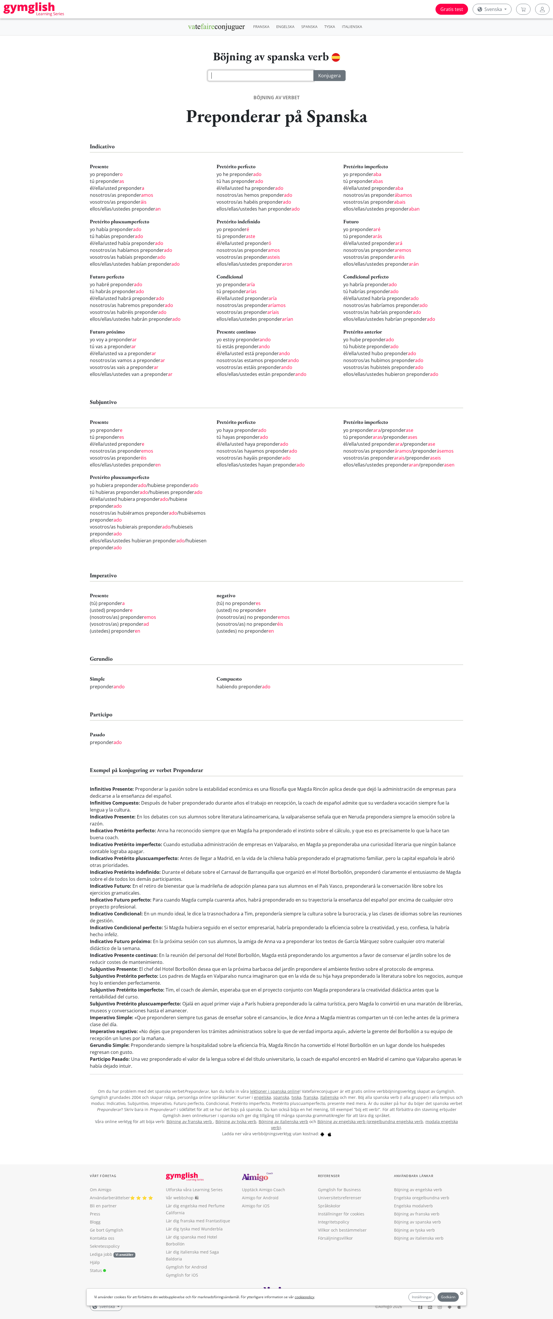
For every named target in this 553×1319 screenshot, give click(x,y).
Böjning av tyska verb (235, 1121)
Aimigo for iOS (256, 1206)
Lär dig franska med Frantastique (198, 1221)
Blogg (95, 1222)
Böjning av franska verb (189, 1121)
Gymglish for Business (339, 1189)
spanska (281, 1097)
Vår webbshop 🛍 (182, 1197)
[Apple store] (329, 1134)
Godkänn (448, 1296)
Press (95, 1214)
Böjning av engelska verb (342, 1121)
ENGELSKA (285, 26)
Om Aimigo (100, 1189)
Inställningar (422, 1296)
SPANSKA (309, 26)
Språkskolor (329, 1206)
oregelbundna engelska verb (395, 1121)
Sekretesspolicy (105, 1246)
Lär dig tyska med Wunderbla (194, 1229)
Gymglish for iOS (182, 1275)
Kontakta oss (102, 1238)
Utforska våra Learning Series (194, 1189)
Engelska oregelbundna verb (421, 1197)
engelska (262, 1097)
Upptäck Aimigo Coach (263, 1189)
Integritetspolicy (333, 1222)
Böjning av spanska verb (417, 1222)
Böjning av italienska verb (283, 1121)
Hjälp (95, 1262)
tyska (296, 1097)
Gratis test (451, 9)
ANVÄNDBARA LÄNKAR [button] (413, 1176)
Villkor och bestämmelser (342, 1230)
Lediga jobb (101, 1254)
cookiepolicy (304, 1296)
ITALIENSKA (352, 26)
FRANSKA (261, 26)
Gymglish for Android (186, 1267)
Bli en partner (103, 1206)
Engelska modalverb (413, 1206)
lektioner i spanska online (275, 1091)
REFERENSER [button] (329, 1176)
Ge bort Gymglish (106, 1230)
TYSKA (329, 26)
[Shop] (523, 9)
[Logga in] (542, 9)
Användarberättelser (110, 1197)
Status (96, 1270)
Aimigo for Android (260, 1197)
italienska (329, 1097)
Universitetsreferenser (339, 1197)
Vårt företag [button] (103, 1176)
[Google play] (322, 1134)
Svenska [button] (493, 9)
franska (311, 1097)
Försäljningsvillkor (335, 1238)
